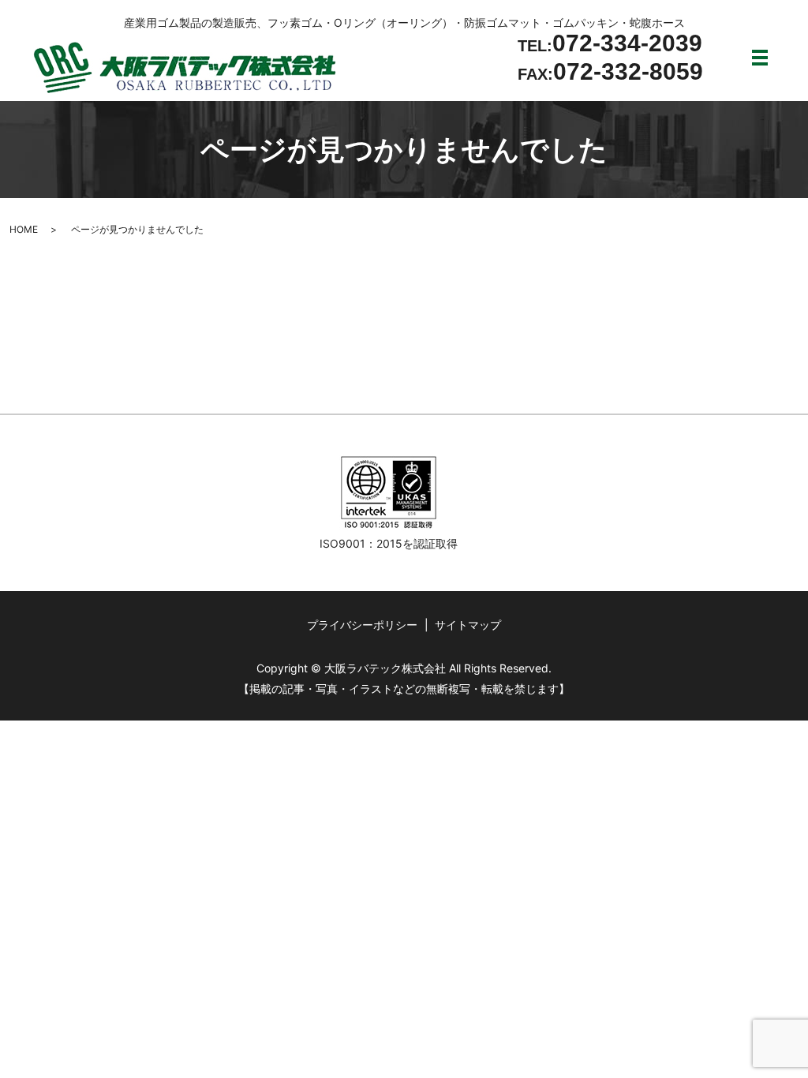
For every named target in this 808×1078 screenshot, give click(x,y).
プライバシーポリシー (362, 624)
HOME (23, 229)
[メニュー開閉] (760, 58)
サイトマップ (468, 624)
